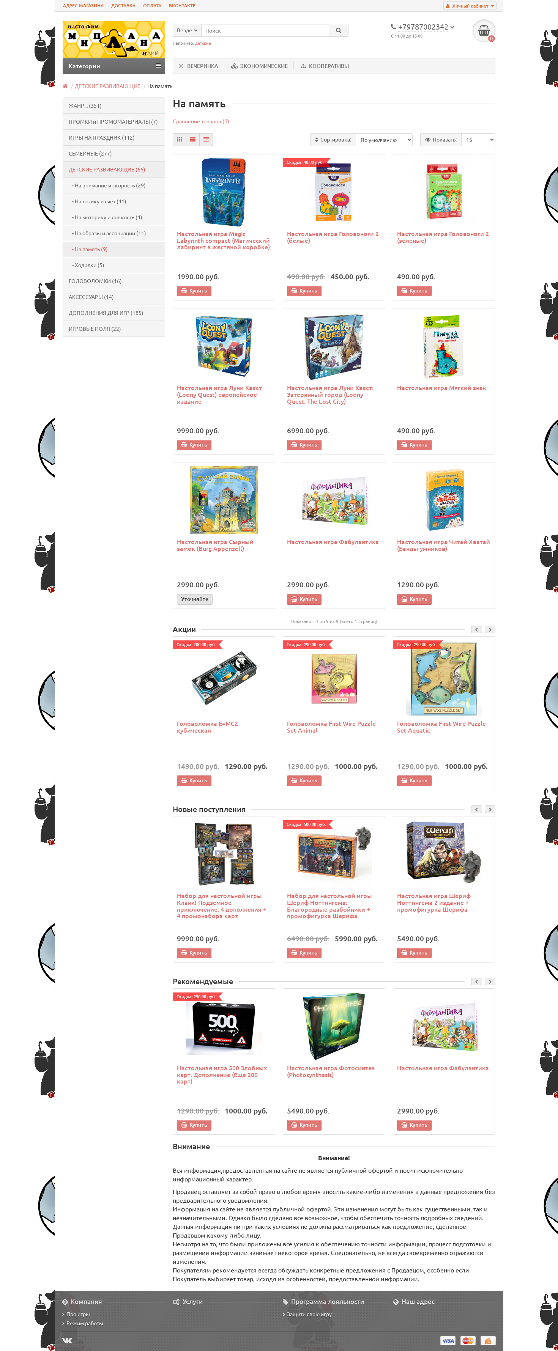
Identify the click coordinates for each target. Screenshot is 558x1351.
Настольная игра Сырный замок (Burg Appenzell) (215, 544)
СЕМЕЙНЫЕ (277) (90, 153)
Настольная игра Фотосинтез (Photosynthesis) (331, 1071)
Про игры (78, 1313)
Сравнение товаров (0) (201, 121)
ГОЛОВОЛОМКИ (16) (95, 280)
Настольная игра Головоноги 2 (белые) (333, 236)
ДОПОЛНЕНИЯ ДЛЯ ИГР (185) (106, 312)
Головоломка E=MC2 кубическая (207, 726)
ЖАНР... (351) (85, 105)
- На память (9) (88, 248)
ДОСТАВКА (123, 5)
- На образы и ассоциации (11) (107, 233)
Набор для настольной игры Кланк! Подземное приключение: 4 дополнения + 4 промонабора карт (221, 905)
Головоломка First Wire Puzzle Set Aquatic (441, 726)
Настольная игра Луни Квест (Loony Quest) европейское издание (219, 394)
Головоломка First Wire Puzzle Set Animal (331, 726)
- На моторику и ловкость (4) (105, 217)
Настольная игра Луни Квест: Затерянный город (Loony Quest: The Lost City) (330, 394)
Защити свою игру (309, 1313)
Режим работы (84, 1323)
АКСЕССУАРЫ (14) (91, 296)
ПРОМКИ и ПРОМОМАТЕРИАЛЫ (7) (113, 121)
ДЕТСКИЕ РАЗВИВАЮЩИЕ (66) (107, 169)
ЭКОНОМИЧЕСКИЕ (264, 65)
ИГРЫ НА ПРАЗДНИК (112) (102, 137)
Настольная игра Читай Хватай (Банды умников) (443, 544)
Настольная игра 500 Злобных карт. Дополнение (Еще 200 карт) (222, 1074)
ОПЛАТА (152, 5)
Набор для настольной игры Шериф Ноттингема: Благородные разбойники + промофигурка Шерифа (329, 905)
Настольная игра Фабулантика (333, 541)
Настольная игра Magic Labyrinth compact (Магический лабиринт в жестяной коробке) (223, 240)
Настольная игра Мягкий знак (441, 387)
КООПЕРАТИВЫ (329, 65)
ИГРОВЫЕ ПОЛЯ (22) (95, 328)
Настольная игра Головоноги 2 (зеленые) (443, 236)
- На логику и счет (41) (97, 201)
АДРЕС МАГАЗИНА (83, 5)
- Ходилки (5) (86, 264)
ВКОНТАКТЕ (182, 5)
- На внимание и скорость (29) (107, 185)
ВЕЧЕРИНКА (202, 65)
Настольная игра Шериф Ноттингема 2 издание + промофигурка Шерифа (434, 902)
